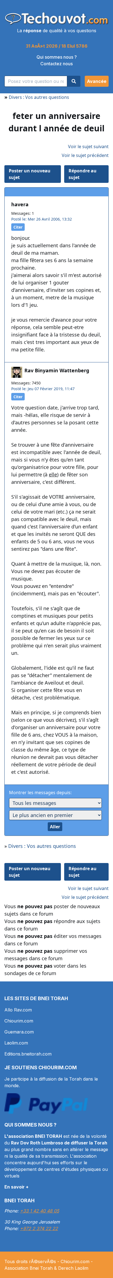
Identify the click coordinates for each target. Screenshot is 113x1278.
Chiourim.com (18, 1021)
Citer (17, 227)
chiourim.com (57, 1067)
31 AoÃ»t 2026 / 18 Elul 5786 (56, 46)
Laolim (81, 1268)
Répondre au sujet (83, 174)
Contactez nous (56, 63)
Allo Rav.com (18, 1010)
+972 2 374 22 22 (39, 1228)
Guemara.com (19, 1032)
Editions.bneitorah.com (28, 1054)
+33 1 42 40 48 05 (39, 1211)
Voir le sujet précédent (85, 155)
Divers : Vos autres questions (39, 97)
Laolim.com (16, 1043)
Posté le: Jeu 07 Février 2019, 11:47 (43, 388)
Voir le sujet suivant (88, 146)
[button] (97, 81)
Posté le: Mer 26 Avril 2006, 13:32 (41, 219)
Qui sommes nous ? (56, 57)
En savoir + (16, 1187)
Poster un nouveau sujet (29, 174)
